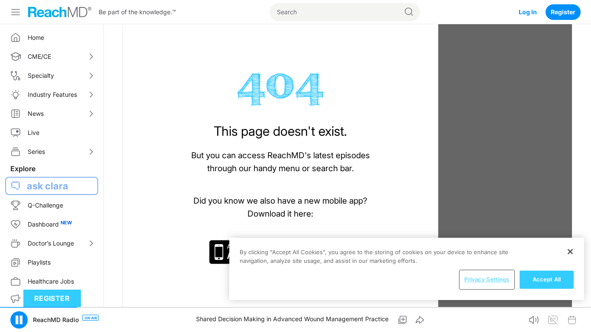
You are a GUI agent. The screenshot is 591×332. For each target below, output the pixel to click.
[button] (19, 320)
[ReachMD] (59, 12)
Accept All (547, 279)
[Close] (570, 251)
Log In (528, 12)
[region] (406, 269)
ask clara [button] (47, 186)
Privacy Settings (486, 279)
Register (563, 12)
